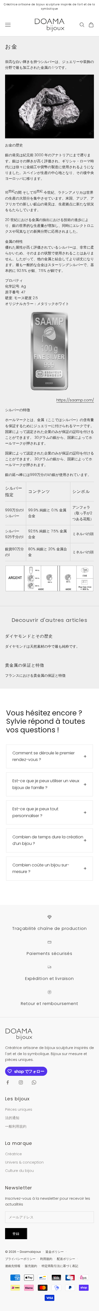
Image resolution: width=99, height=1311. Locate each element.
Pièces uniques (18, 1109)
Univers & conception (24, 1162)
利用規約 (46, 1259)
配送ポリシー (66, 1259)
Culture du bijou (19, 1170)
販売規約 (31, 1266)
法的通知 (12, 1117)
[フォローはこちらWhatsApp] (34, 1082)
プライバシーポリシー (20, 1259)
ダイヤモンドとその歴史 (29, 636)
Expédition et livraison (49, 978)
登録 (16, 1233)
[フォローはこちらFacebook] (7, 1082)
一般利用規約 (15, 1126)
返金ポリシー (54, 1252)
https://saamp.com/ (75, 400)
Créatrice (13, 1153)
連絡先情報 (12, 1266)
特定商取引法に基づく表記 (60, 1266)
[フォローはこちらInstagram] (20, 1082)
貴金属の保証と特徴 (24, 665)
